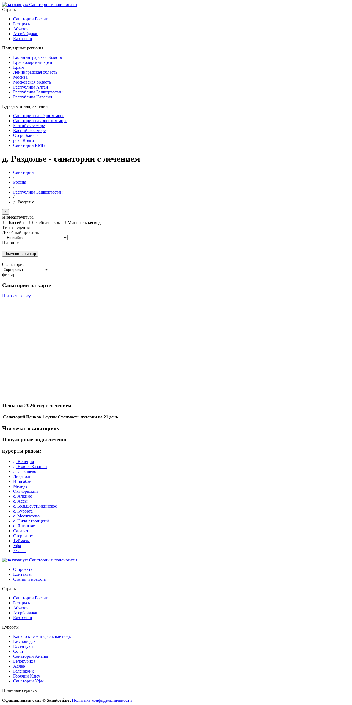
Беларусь (21, 23)
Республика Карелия (32, 97)
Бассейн (17, 222)
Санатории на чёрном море (38, 115)
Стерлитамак (25, 535)
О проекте (22, 569)
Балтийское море (29, 125)
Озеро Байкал (26, 135)
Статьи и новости (29, 579)
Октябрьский (25, 491)
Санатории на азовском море (40, 120)
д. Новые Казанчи (30, 466)
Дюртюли (22, 476)
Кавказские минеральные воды (42, 636)
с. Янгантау (24, 526)
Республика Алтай (30, 87)
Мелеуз (20, 486)
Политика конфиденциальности (102, 700)
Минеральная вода (85, 222)
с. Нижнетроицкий (31, 521)
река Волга (23, 140)
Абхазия (20, 28)
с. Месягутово (26, 516)
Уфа (17, 545)
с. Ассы (20, 501)
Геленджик (23, 671)
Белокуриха (24, 661)
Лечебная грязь (46, 222)
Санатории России (30, 18)
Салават (20, 530)
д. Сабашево (24, 471)
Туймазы (21, 540)
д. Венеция (23, 461)
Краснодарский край (32, 62)
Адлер (19, 666)
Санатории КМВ (29, 145)
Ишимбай (22, 481)
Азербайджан (25, 33)
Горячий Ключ (26, 676)
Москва (20, 77)
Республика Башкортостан (38, 92)
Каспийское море (29, 130)
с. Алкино (22, 496)
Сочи (18, 651)
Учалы (19, 550)
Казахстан (22, 38)
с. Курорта (23, 511)
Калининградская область (37, 57)
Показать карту (16, 295)
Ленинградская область (35, 72)
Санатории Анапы (30, 656)
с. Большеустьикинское (35, 506)
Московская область (32, 82)
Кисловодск (24, 641)
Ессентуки (23, 646)
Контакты (22, 574)
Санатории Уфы (28, 681)
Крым (18, 67)
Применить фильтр (20, 254)
